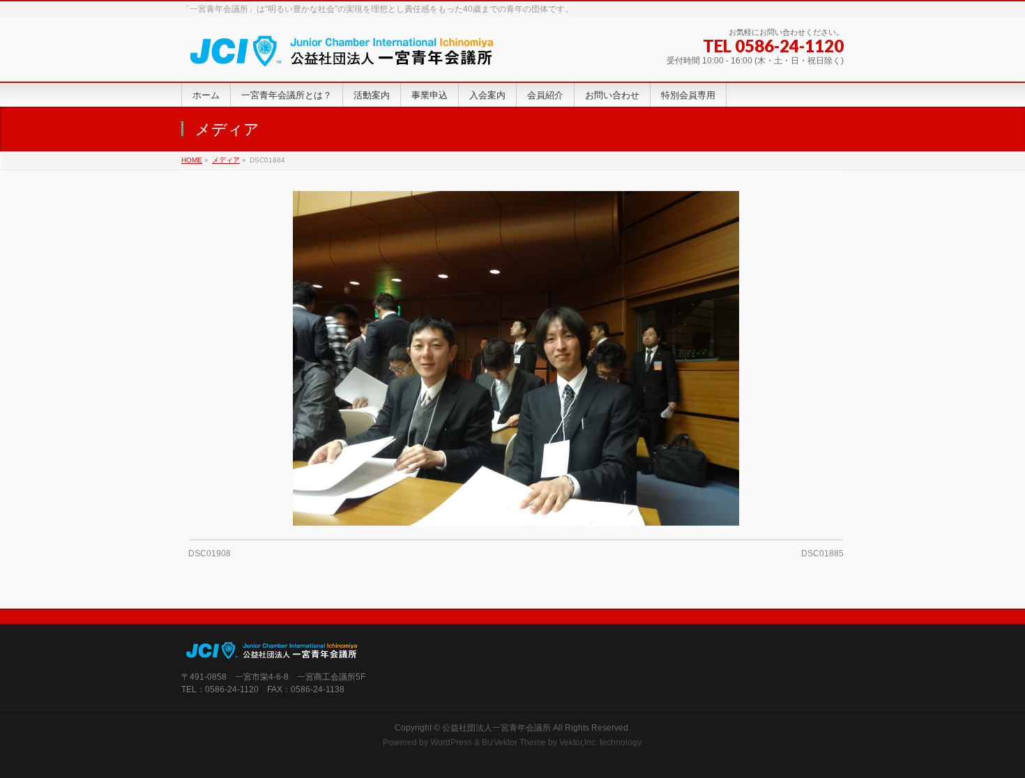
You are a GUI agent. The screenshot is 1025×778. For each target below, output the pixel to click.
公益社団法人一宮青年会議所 (496, 728)
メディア (226, 160)
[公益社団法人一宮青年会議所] (342, 55)
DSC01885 (822, 553)
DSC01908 (209, 553)
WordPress (451, 742)
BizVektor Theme (514, 742)
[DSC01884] (516, 358)
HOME (191, 160)
